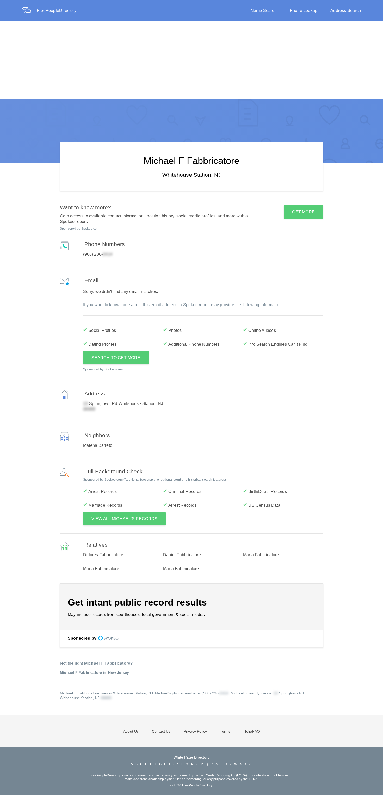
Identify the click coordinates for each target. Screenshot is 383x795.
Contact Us (161, 731)
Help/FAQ (251, 731)
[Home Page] (29, 10)
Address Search (345, 10)
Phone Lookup (303, 10)
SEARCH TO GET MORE (115, 358)
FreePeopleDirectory (56, 10)
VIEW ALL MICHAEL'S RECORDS (124, 519)
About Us (131, 731)
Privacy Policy (195, 731)
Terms (225, 731)
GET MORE (303, 212)
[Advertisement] (191, 59)
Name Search (264, 10)
